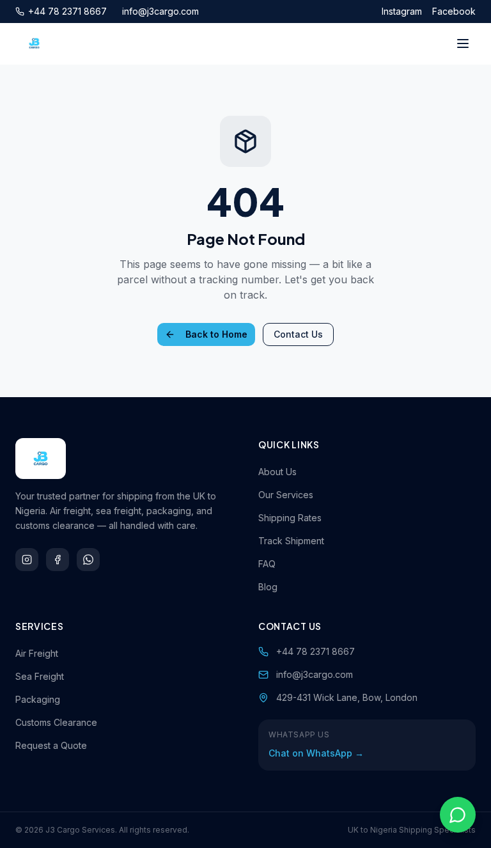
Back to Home (216, 334)
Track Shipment (291, 540)
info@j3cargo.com (160, 11)
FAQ (267, 563)
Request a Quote (51, 745)
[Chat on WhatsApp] (458, 815)
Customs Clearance (56, 722)
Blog (267, 586)
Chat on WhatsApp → (316, 753)
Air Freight (36, 653)
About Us (277, 471)
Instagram (402, 11)
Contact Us (298, 334)
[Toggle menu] (463, 43)
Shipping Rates (290, 517)
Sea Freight (39, 676)
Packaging (37, 699)
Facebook (454, 11)
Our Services (285, 494)
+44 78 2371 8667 (67, 11)
